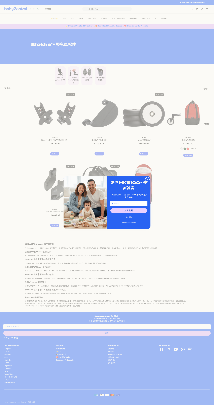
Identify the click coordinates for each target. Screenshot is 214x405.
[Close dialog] (147, 179)
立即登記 (128, 210)
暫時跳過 (129, 217)
